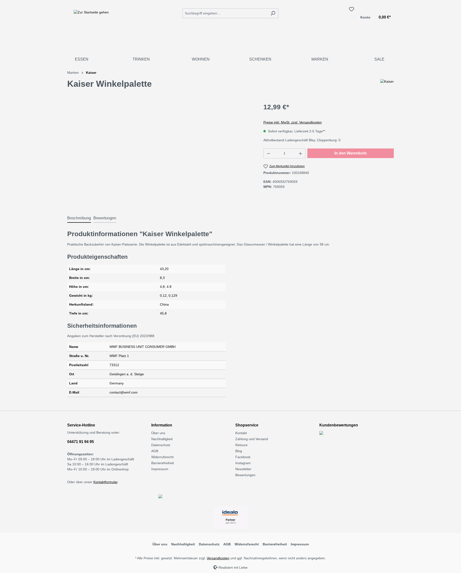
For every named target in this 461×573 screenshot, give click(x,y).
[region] (160, 153)
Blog (238, 451)
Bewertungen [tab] (104, 218)
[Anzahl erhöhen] (301, 153)
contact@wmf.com (123, 392)
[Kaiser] (387, 85)
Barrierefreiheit (162, 463)
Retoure (241, 445)
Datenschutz (160, 445)
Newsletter (243, 469)
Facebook (242, 457)
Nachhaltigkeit (162, 439)
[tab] (79, 218)
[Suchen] (273, 13)
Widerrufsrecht (162, 457)
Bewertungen (245, 475)
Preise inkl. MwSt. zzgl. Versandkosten (292, 122)
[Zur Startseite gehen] (91, 12)
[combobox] (224, 13)
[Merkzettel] (351, 9)
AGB (154, 451)
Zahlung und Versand (251, 439)
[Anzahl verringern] (268, 153)
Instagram (243, 463)
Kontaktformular (105, 482)
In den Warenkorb (350, 153)
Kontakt (241, 433)
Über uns (158, 433)
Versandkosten (218, 558)
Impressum (159, 469)
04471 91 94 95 (80, 442)
